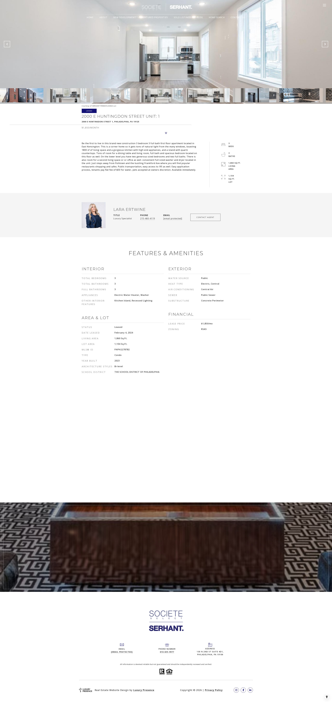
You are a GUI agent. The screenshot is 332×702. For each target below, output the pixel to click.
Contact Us (238, 17)
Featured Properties (155, 17)
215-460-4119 (147, 218)
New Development (124, 17)
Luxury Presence (143, 690)
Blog (200, 17)
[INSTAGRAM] (236, 690)
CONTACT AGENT (205, 217)
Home (90, 17)
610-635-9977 (167, 652)
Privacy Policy (214, 690)
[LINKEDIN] (250, 690)
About (103, 17)
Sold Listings (182, 17)
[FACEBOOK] (243, 690)
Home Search (217, 17)
